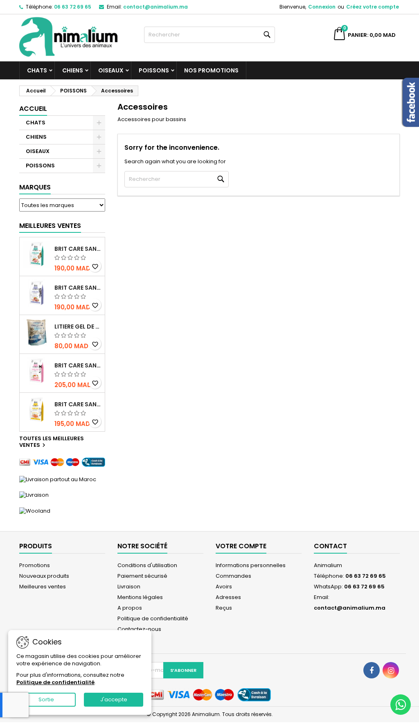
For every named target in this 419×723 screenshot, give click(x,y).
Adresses (228, 597)
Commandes (233, 576)
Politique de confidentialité (152, 618)
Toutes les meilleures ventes (51, 442)
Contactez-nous (139, 629)
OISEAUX (111, 70)
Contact (330, 546)
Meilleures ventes (42, 586)
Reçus (224, 608)
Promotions (34, 565)
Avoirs (224, 586)
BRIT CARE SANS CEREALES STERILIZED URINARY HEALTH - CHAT (77, 249)
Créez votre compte (372, 6)
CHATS (37, 70)
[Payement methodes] (62, 462)
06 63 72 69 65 (72, 6)
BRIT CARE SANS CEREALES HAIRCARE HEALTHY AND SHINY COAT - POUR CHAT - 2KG (77, 404)
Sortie (46, 699)
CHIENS (72, 70)
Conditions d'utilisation (147, 565)
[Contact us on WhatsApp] (400, 704)
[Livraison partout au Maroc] (57, 479)
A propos (129, 608)
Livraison (128, 586)
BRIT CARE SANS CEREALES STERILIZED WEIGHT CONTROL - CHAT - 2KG (77, 287)
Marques (35, 187)
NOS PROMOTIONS (211, 70)
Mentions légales (140, 597)
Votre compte (241, 546)
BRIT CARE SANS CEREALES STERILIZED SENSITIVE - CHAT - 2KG (77, 365)
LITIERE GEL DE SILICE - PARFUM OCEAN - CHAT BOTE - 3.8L (77, 326)
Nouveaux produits (44, 576)
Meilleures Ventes (50, 225)
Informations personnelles (251, 565)
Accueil (33, 108)
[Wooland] (34, 510)
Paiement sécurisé (142, 576)
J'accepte (113, 699)
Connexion (322, 6)
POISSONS (154, 70)
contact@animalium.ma (155, 6)
